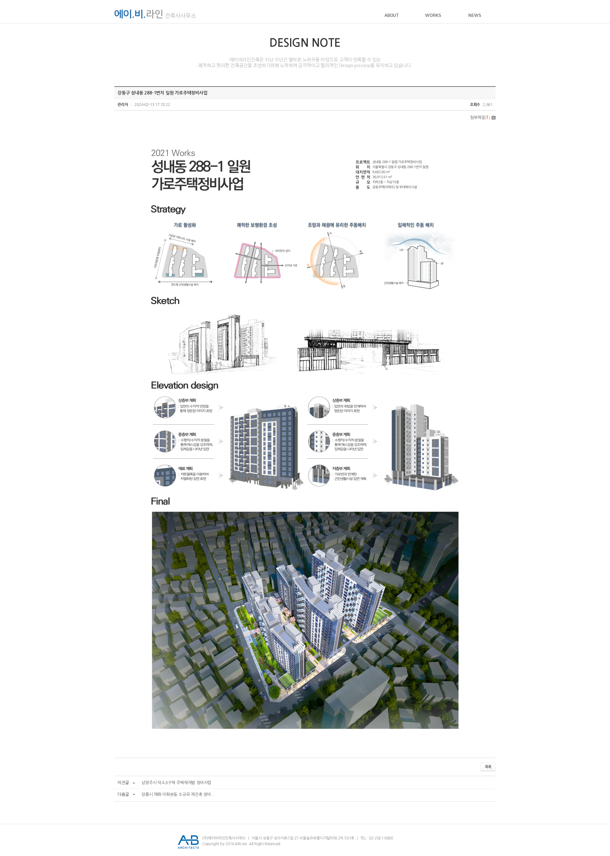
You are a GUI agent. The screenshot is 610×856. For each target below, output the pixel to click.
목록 (488, 767)
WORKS (433, 15)
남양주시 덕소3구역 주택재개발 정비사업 (176, 783)
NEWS (474, 15)
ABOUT (391, 15)
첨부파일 (480, 117)
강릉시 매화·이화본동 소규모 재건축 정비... (177, 794)
